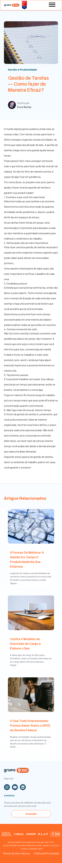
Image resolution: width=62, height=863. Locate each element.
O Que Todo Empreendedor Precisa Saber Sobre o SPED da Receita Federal (30, 725)
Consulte (31, 813)
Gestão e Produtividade (22, 69)
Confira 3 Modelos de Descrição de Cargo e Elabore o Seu (25, 643)
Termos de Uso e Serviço (16, 853)
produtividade (25, 192)
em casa (50, 462)
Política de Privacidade (46, 853)
